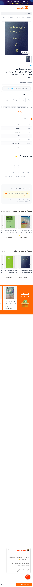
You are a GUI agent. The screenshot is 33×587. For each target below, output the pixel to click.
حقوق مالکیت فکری (21, 107)
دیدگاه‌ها (20, 112)
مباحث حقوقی (6, 107)
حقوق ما (13, 107)
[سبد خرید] (5, 8)
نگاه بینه (30, 65)
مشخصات (27, 112)
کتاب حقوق (23, 82)
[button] (3, 226)
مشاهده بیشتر (6, 211)
